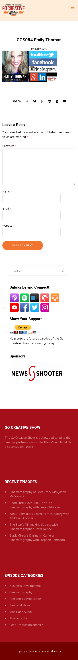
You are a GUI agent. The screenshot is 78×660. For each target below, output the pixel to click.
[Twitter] (34, 101)
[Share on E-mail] (64, 101)
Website (7, 225)
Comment (9, 146)
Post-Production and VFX (26, 625)
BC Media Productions (48, 651)
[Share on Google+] (49, 101)
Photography (18, 618)
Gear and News (19, 605)
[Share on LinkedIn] (57, 101)
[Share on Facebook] (27, 101)
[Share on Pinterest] (42, 101)
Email (6, 208)
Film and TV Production (25, 599)
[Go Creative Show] (13, 10)
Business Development (25, 586)
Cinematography (20, 592)
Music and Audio (20, 612)
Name (7, 191)
